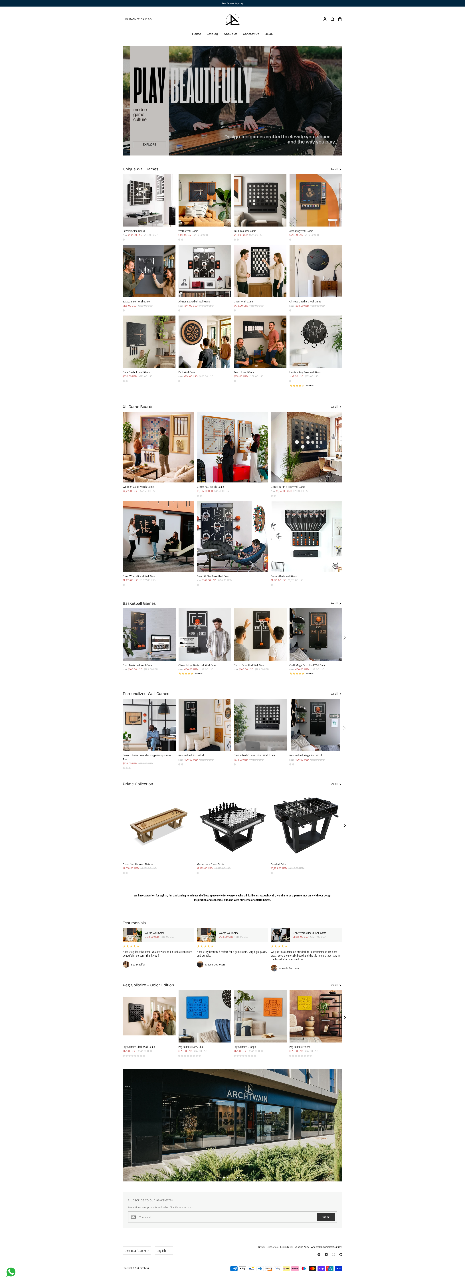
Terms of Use (272, 1246)
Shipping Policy (302, 1246)
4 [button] (237, 1177)
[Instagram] (333, 1254)
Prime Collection (138, 784)
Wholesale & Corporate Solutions (326, 1246)
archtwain (144, 1267)
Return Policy (286, 1246)
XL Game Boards (138, 406)
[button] (120, 638)
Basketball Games (139, 603)
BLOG (269, 34)
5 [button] (241, 1177)
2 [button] (228, 1177)
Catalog (212, 34)
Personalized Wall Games (146, 693)
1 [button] (224, 1177)
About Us (230, 34)
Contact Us (251, 34)
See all (334, 169)
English (161, 1250)
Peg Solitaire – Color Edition (148, 985)
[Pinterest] (340, 1254)
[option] (232, 100)
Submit (326, 1217)
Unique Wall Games (140, 169)
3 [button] (232, 1177)
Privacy (261, 1246)
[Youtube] (326, 1254)
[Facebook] (319, 1254)
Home (196, 34)
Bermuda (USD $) (135, 1250)
